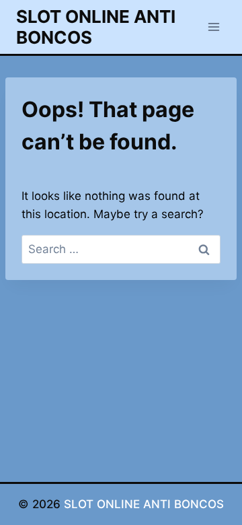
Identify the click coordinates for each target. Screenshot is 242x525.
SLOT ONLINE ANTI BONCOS (144, 504)
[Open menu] (213, 26)
